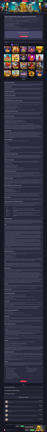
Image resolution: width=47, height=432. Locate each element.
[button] (0, 7)
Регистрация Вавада (23, 36)
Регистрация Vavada (23, 381)
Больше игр (23, 79)
